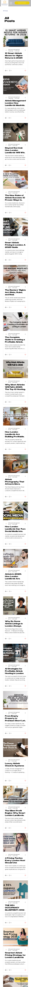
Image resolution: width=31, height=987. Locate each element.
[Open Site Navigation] (11, 3)
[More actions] (26, 50)
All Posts (5, 11)
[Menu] (14, 0)
